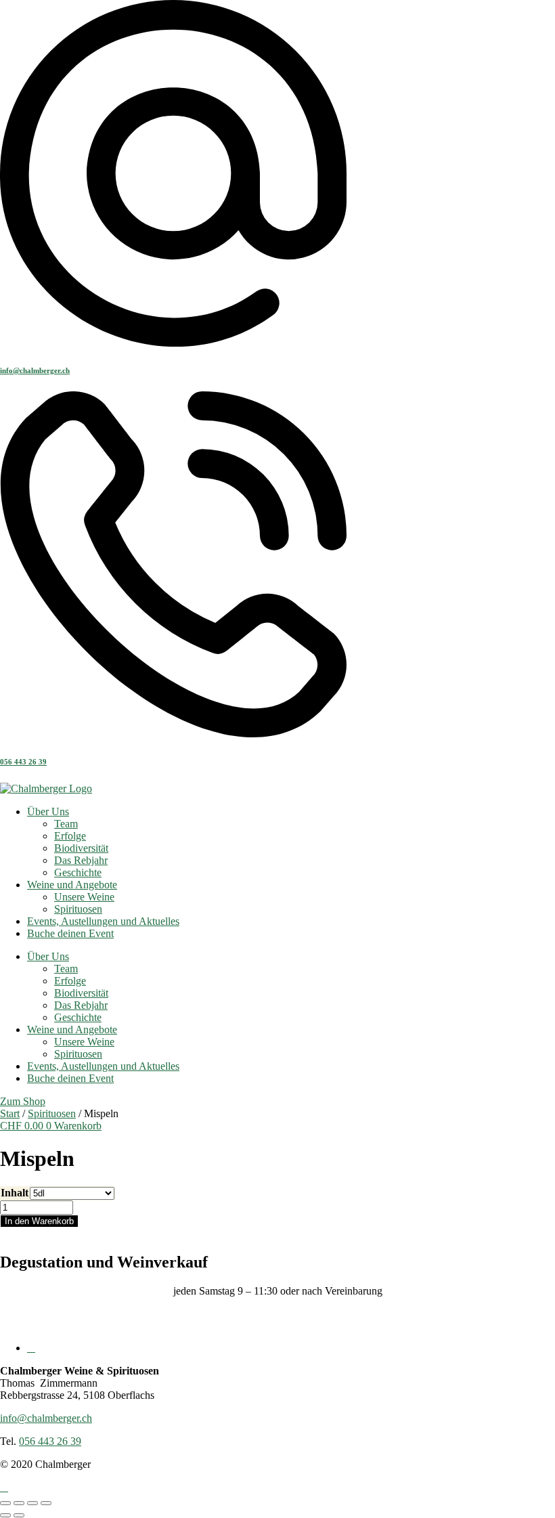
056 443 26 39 (23, 762)
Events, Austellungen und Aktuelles (103, 921)
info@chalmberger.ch (35, 370)
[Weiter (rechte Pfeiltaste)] (19, 1515)
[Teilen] (32, 1503)
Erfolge (70, 836)
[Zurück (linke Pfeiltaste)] (5, 1515)
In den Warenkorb (39, 1221)
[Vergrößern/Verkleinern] (5, 1503)
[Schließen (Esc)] (46, 1503)
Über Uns (48, 811)
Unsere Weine (84, 897)
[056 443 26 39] (173, 734)
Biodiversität (81, 848)
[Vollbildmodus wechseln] (19, 1503)
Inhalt (14, 1192)
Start (10, 1113)
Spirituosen (78, 909)
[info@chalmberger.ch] (173, 343)
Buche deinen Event (70, 933)
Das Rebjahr (81, 860)
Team (66, 823)
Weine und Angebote (72, 884)
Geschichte (78, 872)
